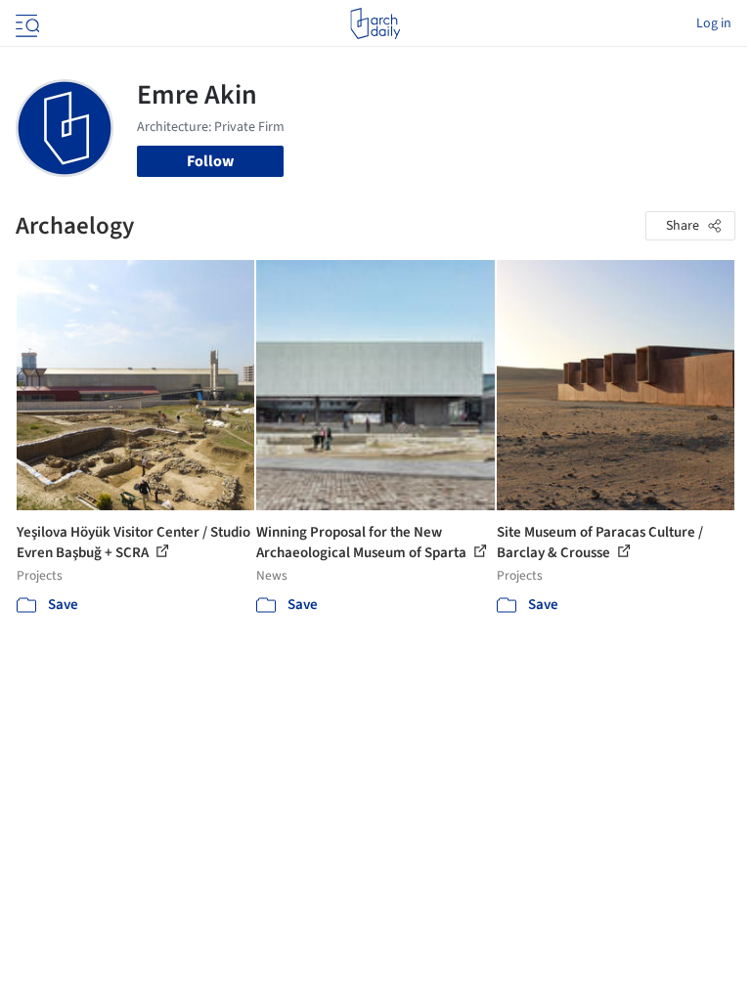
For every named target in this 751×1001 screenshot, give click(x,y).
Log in (713, 23)
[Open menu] (25, 23)
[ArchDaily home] (375, 23)
